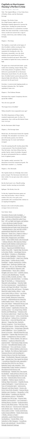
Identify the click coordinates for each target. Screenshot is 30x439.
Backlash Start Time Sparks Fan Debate (17, 359)
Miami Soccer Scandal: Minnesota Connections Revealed (13, 297)
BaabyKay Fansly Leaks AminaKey (11, 365)
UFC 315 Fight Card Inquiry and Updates (16, 221)
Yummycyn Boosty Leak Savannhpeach (13, 353)
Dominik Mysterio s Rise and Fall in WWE (14, 229)
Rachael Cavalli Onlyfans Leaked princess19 (14, 244)
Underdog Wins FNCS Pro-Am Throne (12, 363)
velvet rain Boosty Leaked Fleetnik (12, 223)
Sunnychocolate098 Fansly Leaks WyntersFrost (15, 227)
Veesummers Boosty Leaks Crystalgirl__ (13, 215)
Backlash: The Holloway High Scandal (16, 351)
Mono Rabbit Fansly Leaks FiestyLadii (17, 239)
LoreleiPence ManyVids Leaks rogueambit (14, 361)
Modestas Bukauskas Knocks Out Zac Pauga (14, 225)
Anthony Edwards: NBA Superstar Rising (14, 242)
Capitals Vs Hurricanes (7, 9)
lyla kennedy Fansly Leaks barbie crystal (13, 235)
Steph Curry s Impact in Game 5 (18, 233)
